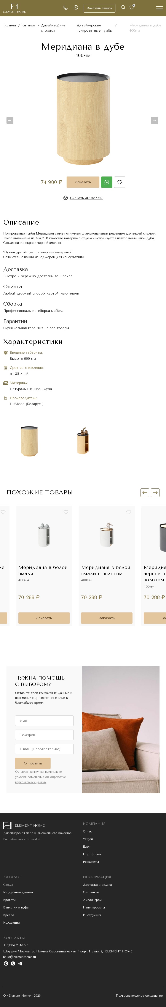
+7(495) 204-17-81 (15, 945)
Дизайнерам (92, 900)
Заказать (83, 182)
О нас (87, 831)
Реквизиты (91, 862)
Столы (8, 885)
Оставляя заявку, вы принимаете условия (40, 777)
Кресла (8, 915)
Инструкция (92, 915)
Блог (86, 846)
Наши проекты (94, 907)
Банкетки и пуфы (16, 907)
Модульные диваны (18, 892)
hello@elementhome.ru (19, 957)
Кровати (9, 900)
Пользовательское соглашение (139, 995)
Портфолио (92, 854)
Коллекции (11, 922)
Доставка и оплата (97, 885)
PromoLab (34, 839)
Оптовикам (91, 892)
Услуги (88, 839)
